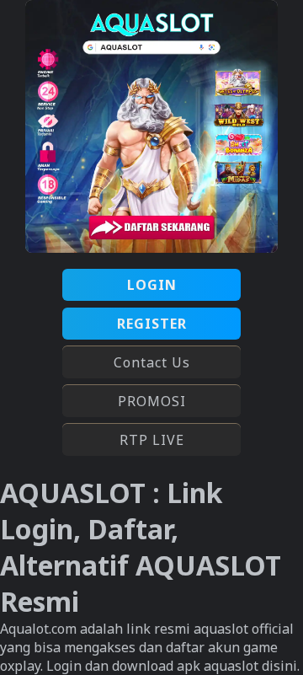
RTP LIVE (152, 440)
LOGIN (152, 285)
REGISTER (152, 323)
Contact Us (152, 362)
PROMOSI (152, 401)
